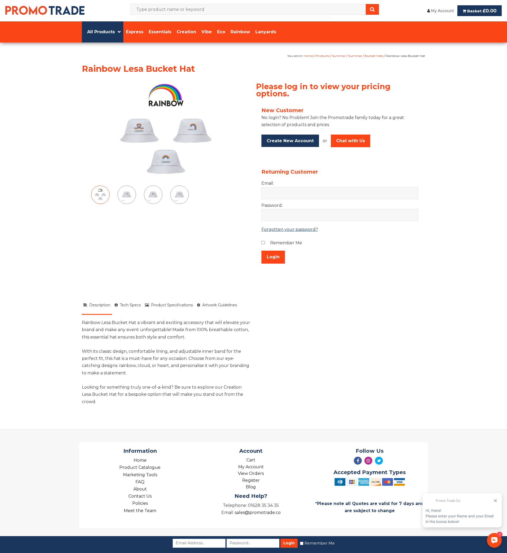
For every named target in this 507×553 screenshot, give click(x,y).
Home (308, 56)
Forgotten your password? (289, 229)
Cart (250, 460)
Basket (481, 10)
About (140, 489)
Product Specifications (171, 305)
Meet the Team (140, 510)
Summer (339, 56)
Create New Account (290, 140)
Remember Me (319, 543)
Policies (140, 503)
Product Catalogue (140, 467)
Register (251, 480)
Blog (251, 486)
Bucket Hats (374, 56)
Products (322, 56)
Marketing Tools (140, 474)
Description (98, 305)
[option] (166, 131)
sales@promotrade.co (258, 512)
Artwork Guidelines (218, 305)
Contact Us (140, 496)
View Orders (251, 473)
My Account (442, 10)
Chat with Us (350, 140)
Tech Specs (129, 305)
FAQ (139, 481)
